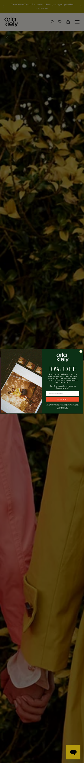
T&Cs (58, 408)
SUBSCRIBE (62, 399)
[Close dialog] (81, 351)
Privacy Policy (64, 408)
